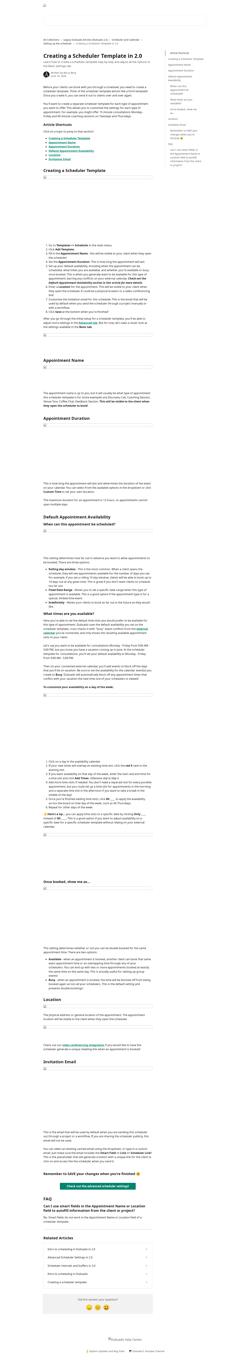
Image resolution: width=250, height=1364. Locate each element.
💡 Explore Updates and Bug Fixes (105, 1351)
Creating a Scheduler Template (69, 138)
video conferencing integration (83, 1045)
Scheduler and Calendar (125, 39)
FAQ (170, 144)
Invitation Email (60, 159)
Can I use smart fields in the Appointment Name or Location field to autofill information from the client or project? (185, 157)
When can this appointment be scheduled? (179, 89)
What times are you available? (181, 101)
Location (55, 155)
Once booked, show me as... (183, 111)
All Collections (51, 39)
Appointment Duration (64, 146)
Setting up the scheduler (57, 43)
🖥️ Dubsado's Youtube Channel (146, 1351)
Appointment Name (62, 142)
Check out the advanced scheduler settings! (98, 1186)
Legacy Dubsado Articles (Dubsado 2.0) (85, 39)
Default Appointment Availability (71, 151)
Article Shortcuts (179, 53)
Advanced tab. (88, 323)
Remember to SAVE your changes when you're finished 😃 (184, 134)
